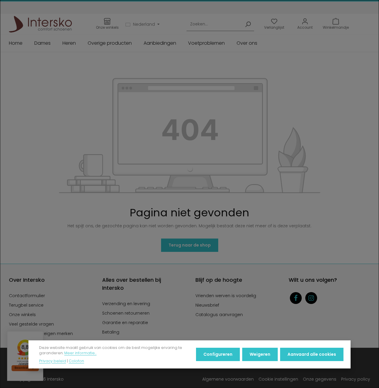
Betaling (110, 332)
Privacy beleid (52, 360)
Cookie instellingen (278, 379)
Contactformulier (27, 296)
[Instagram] (311, 298)
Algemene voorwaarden (228, 379)
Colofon (76, 360)
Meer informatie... (80, 353)
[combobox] (214, 24)
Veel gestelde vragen (31, 324)
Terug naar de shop (189, 245)
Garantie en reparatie (125, 323)
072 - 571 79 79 (206, 4)
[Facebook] (296, 298)
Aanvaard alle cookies (312, 354)
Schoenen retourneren (126, 313)
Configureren (217, 354)
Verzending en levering (126, 304)
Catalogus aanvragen (219, 315)
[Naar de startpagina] (40, 24)
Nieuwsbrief (207, 305)
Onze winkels (22, 315)
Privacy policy (355, 379)
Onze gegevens (319, 379)
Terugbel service (26, 305)
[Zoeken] (248, 24)
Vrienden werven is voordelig (225, 296)
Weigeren (260, 354)
